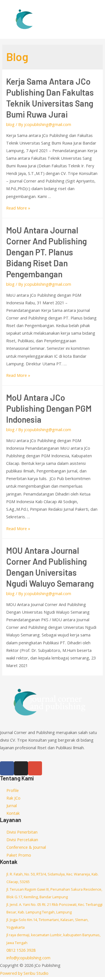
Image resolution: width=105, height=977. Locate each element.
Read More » (18, 208)
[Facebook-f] (7, 768)
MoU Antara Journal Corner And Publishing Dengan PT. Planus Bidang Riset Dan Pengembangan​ (46, 252)
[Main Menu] (93, 19)
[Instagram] (21, 768)
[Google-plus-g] (35, 768)
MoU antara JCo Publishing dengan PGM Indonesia (49, 408)
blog (10, 124)
